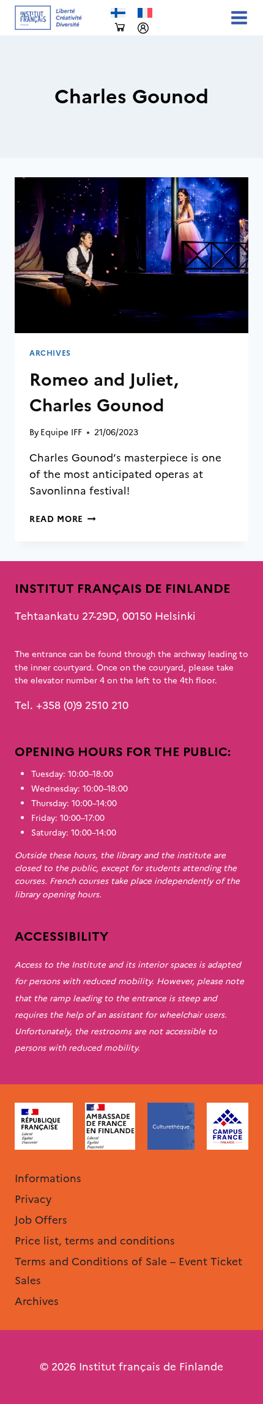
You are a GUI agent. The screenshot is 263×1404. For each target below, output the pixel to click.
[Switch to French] (145, 13)
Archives (50, 353)
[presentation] (131, 255)
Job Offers (41, 1220)
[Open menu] (236, 17)
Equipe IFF (61, 432)
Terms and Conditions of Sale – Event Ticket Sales (128, 1271)
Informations (48, 1178)
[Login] (143, 28)
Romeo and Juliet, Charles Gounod (104, 392)
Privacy (33, 1199)
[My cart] (120, 27)
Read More (62, 519)
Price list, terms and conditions (95, 1241)
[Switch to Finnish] (118, 13)
